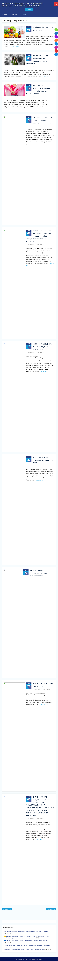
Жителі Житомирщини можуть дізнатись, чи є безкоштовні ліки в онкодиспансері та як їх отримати (38, 236)
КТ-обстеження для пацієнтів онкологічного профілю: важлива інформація (27, 945)
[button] (56, 4)
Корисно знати (46, 33)
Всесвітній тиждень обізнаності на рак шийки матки (43, 460)
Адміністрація (37, 33)
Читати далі (15, 46)
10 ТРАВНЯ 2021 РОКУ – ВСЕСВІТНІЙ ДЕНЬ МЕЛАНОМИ (43, 347)
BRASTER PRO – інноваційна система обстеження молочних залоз (41, 573)
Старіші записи (7, 909)
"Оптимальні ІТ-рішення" (37, 959)
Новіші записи (51, 909)
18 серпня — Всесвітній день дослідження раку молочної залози (24, 949)
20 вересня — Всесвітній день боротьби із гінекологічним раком (43, 120)
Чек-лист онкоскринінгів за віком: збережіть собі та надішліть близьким (26, 931)
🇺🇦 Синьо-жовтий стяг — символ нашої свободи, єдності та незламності (26, 940)
